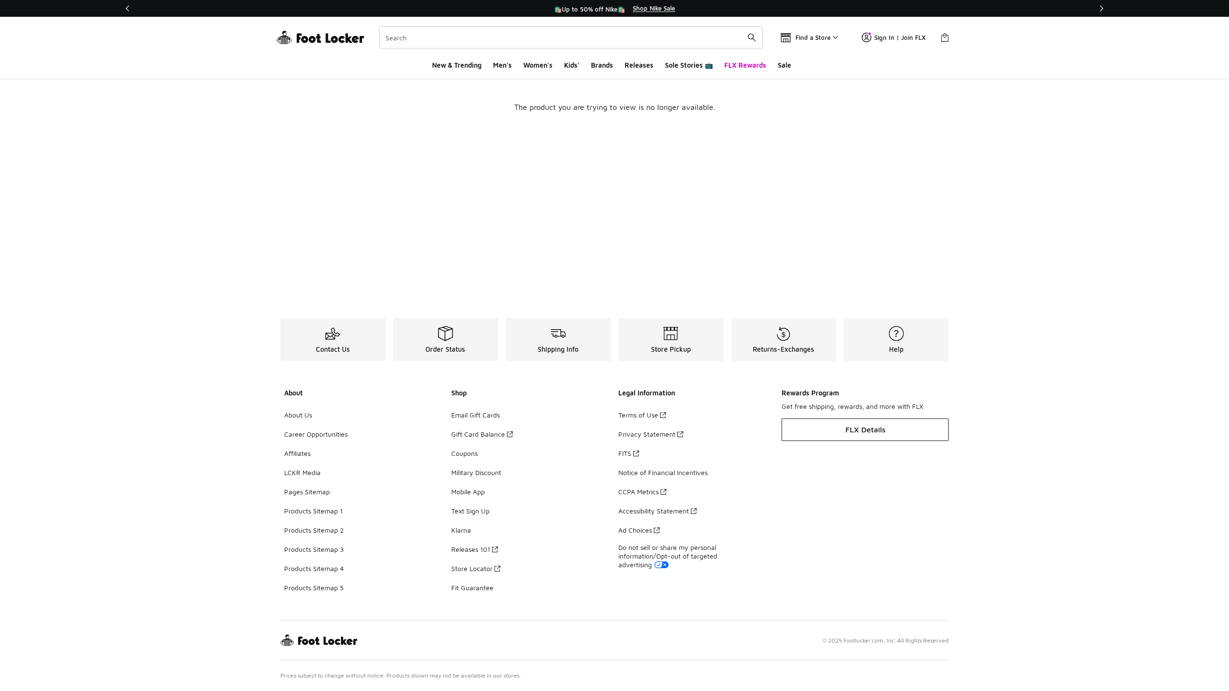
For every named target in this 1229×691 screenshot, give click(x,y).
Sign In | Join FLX (900, 37)
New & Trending (457, 65)
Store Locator (472, 568)
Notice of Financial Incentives (663, 472)
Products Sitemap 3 (314, 549)
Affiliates (297, 453)
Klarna (461, 530)
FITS (624, 453)
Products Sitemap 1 (313, 511)
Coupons (464, 453)
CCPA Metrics (638, 492)
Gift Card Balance (478, 434)
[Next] (1101, 8)
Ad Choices (635, 530)
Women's (538, 65)
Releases (639, 65)
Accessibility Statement (653, 511)
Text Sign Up (470, 511)
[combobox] (571, 37)
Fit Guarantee (472, 588)
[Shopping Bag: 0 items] (944, 37)
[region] (614, 8)
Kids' (571, 65)
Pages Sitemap (307, 492)
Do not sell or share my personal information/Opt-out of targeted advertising (667, 556)
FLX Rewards (745, 65)
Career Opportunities (316, 434)
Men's (502, 65)
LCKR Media (302, 472)
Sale (784, 65)
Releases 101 (470, 549)
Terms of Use (638, 415)
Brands (602, 65)
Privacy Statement (646, 434)
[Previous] (128, 8)
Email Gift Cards (475, 415)
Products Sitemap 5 (314, 588)
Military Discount (476, 472)
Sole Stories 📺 (689, 65)
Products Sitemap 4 (314, 568)
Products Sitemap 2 (314, 530)
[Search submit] (751, 37)
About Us (298, 415)
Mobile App (468, 492)
